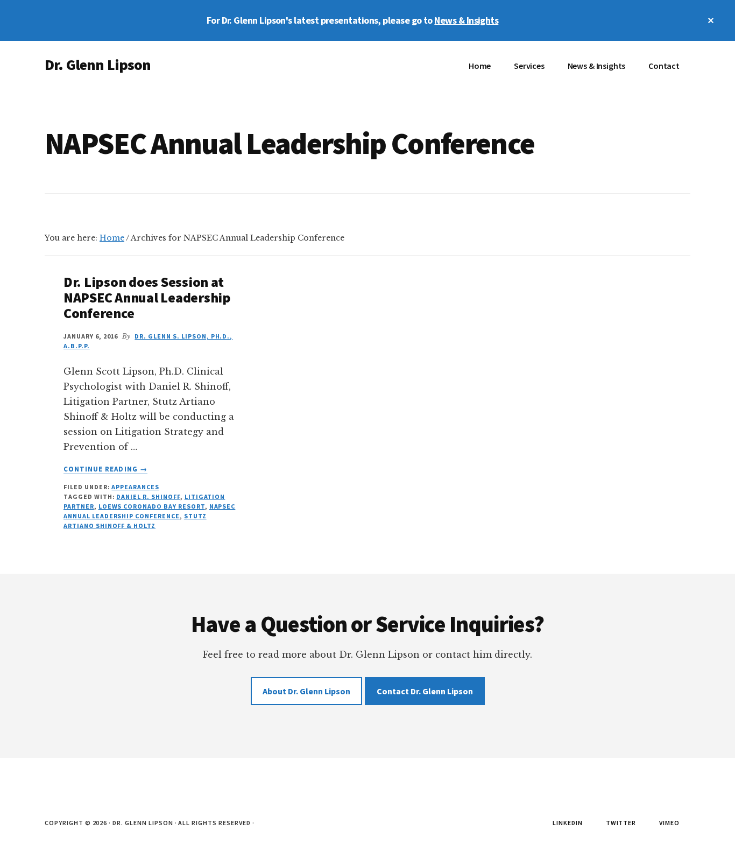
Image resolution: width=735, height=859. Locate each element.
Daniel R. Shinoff (148, 496)
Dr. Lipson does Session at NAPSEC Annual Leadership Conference (147, 297)
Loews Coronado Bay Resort (151, 506)
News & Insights (466, 20)
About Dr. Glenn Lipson (306, 691)
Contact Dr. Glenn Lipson (425, 691)
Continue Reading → (105, 469)
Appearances (135, 487)
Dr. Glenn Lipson (98, 64)
